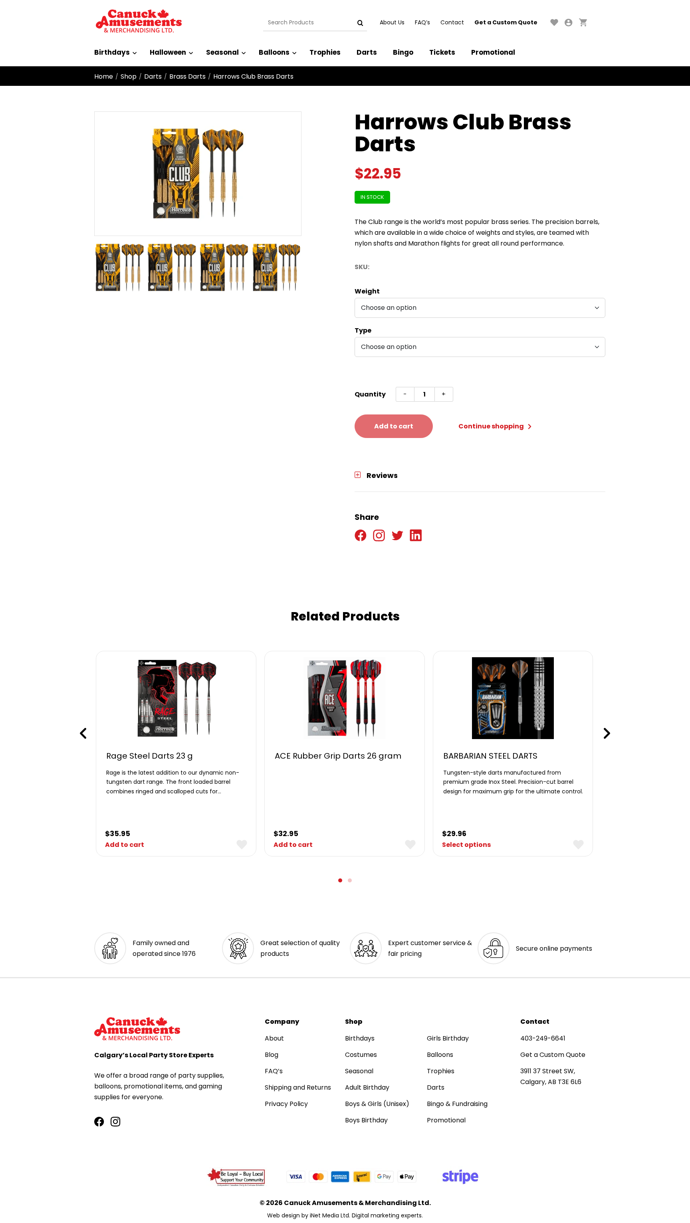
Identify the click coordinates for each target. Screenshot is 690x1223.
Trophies (325, 52)
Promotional (493, 52)
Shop (129, 76)
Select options (466, 844)
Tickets (442, 52)
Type (363, 330)
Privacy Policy (286, 1103)
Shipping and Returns (298, 1087)
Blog (271, 1054)
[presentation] (83, 733)
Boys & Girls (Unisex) (377, 1103)
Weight (367, 291)
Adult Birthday (367, 1087)
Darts (367, 52)
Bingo (403, 52)
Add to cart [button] (124, 844)
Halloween (168, 52)
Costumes (361, 1054)
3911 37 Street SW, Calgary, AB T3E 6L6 (550, 1076)
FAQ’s (422, 22)
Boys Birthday (366, 1120)
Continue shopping (491, 426)
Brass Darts (187, 76)
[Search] (360, 22)
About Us (392, 22)
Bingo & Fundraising (457, 1103)
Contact (452, 22)
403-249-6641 (542, 1038)
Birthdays (112, 52)
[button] (340, 880)
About (274, 1038)
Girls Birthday (448, 1038)
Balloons (274, 52)
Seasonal (222, 52)
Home (103, 76)
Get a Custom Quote (505, 22)
